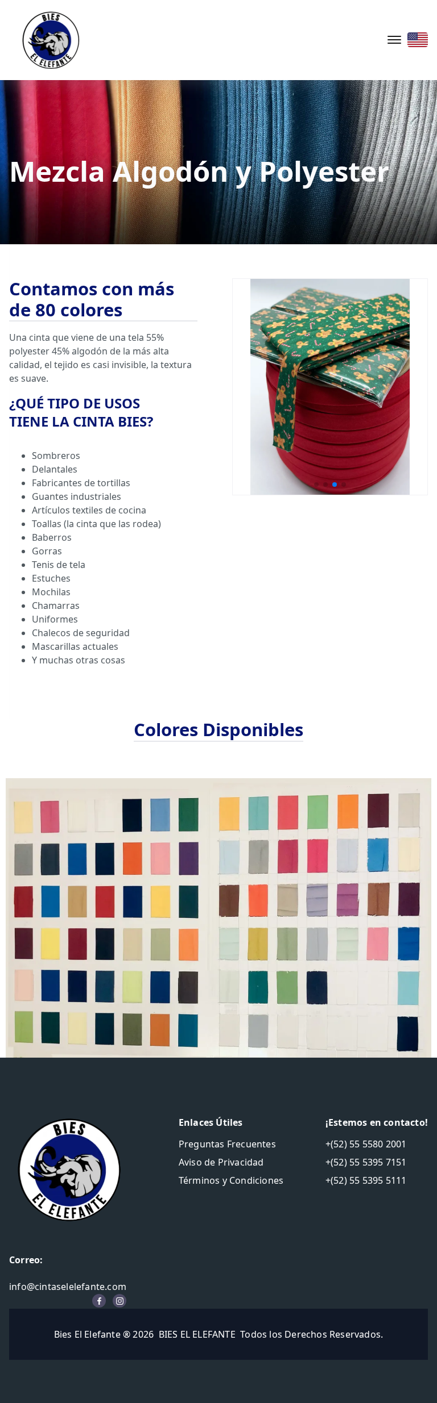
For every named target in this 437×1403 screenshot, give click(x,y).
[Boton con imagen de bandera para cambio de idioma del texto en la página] (417, 40)
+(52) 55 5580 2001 (366, 1144)
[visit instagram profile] (119, 1301)
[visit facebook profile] (99, 1301)
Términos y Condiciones (231, 1180)
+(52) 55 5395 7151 (366, 1162)
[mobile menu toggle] (394, 40)
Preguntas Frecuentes (227, 1144)
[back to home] (50, 40)
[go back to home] (69, 1169)
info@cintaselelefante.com (67, 1286)
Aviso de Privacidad (221, 1162)
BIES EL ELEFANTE (197, 1334)
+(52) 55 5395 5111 (366, 1180)
